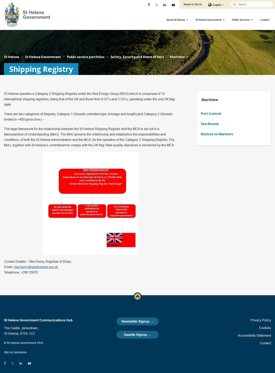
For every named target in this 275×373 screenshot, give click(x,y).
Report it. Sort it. (193, 4)
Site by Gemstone (15, 352)
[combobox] (253, 4)
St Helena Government (208, 19)
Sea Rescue (210, 124)
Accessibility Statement (254, 335)
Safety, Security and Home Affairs (137, 57)
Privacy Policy (261, 320)
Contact (264, 19)
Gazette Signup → (137, 335)
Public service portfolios (85, 57)
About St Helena (175, 19)
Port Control (211, 113)
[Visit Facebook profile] (149, 5)
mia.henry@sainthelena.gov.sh (36, 267)
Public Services (241, 19)
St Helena (11, 57)
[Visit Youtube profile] (173, 5)
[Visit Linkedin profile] (164, 5)
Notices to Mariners (217, 134)
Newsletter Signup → (138, 321)
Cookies (265, 328)
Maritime (177, 57)
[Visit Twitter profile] (156, 5)
